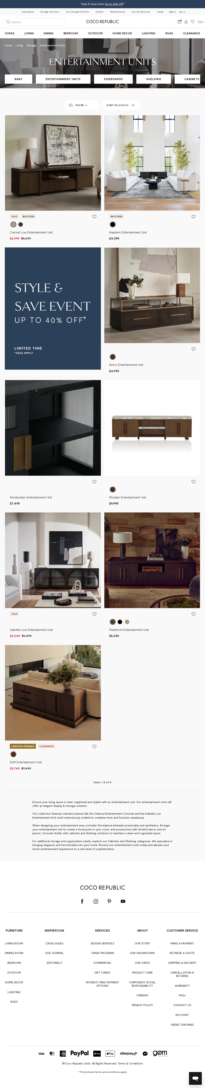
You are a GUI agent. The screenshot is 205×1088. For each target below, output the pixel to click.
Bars (18, 79)
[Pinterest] (109, 901)
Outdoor (95, 33)
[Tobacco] (112, 621)
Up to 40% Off (114, 4)
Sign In (172, 11)
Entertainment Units (63, 79)
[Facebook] (82, 901)
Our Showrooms (141, 11)
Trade (160, 11)
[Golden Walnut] (13, 754)
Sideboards (113, 79)
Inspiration (28, 11)
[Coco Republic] (102, 21)
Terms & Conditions (130, 1063)
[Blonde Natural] (13, 224)
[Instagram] (95, 901)
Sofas (9, 33)
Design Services (49, 11)
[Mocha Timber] (20, 224)
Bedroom (70, 33)
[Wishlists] (192, 22)
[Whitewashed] (127, 621)
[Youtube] (123, 901)
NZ (180, 11)
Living (29, 33)
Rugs (169, 33)
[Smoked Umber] (112, 489)
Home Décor (122, 33)
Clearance (191, 33)
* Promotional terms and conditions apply (102, 1071)
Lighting (148, 33)
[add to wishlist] (94, 216)
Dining (48, 33)
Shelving (153, 79)
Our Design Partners (77, 11)
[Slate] (120, 621)
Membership (117, 11)
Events (100, 11)
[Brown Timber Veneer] (112, 356)
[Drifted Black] (112, 224)
